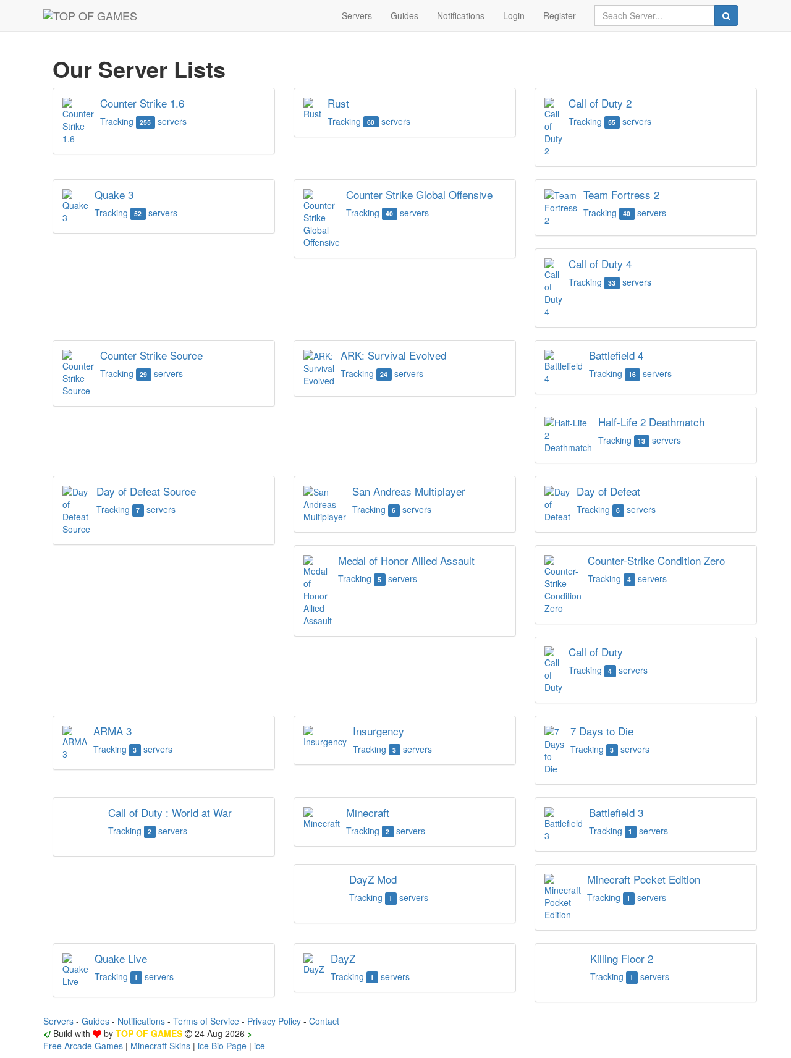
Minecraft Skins (160, 1045)
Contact (324, 1021)
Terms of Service (206, 1021)
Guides (404, 15)
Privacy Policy (274, 1021)
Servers (357, 15)
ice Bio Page (222, 1045)
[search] (726, 15)
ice (259, 1045)
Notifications (460, 15)
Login (514, 15)
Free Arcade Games (83, 1045)
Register (559, 15)
